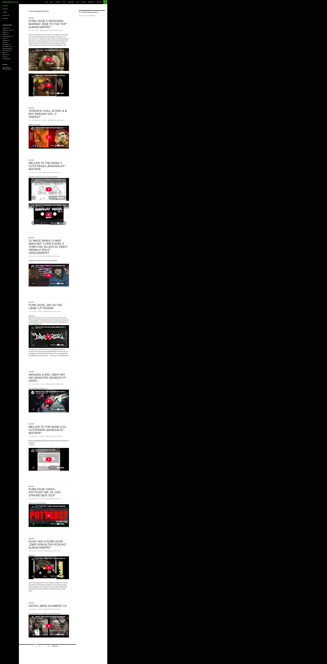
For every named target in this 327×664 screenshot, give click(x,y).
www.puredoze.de (36, 324)
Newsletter (91, 2)
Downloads (71, 2)
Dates (64, 2)
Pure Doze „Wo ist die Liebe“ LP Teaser (45, 306)
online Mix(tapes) (7, 48)
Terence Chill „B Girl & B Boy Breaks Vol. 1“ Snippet (48, 114)
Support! (58, 2)
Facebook (5, 8)
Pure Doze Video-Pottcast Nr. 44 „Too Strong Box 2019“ (45, 492)
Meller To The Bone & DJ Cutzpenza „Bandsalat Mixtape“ (47, 430)
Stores (4, 56)
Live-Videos (5, 44)
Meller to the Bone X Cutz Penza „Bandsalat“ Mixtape (47, 166)
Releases (31, 18)
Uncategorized (6, 58)
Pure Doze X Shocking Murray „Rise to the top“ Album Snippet (48, 24)
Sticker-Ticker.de (6, 67)
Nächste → (55, 646)
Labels (4, 42)
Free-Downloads (6, 36)
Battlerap (5, 32)
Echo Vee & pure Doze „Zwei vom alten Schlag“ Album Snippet (47, 544)
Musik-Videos (6, 46)
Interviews (5, 40)
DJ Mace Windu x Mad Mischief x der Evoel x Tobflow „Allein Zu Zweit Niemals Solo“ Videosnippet (48, 246)
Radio (4, 52)
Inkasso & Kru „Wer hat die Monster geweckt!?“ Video (47, 377)
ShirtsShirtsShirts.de (7, 69)
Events (4, 34)
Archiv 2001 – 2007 (7, 30)
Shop (77, 2)
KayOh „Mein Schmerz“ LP (48, 605)
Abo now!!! (92, 15)
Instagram (5, 18)
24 (48, 646)
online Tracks (6, 50)
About (51, 2)
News (46, 2)
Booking (83, 2)
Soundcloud (6, 15)
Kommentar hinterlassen (55, 30)
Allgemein (5, 28)
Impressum (99, 2)
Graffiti (4, 38)
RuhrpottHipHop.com (10, 2)
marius (43, 30)
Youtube (5, 12)
